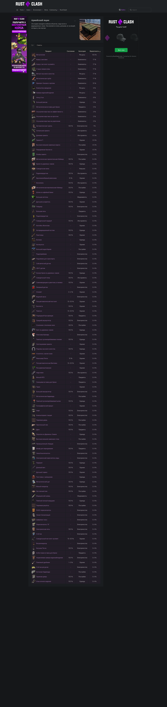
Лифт (38, 410)
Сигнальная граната (42, 131)
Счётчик (39, 534)
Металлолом (40, 55)
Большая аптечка (42, 197)
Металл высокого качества (45, 74)
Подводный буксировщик (44, 316)
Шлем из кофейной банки (44, 192)
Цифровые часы (41, 520)
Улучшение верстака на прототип (47, 116)
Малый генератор (42, 486)
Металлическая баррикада (45, 396)
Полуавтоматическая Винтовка (46, 363)
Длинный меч (40, 467)
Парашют (39, 463)
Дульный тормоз (41, 472)
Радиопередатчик (42, 173)
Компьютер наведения (43, 88)
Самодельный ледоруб (44, 221)
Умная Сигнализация (43, 515)
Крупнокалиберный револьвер (46, 178)
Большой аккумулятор (43, 392)
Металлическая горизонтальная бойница (50, 159)
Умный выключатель (43, 453)
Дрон (38, 429)
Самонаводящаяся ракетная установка (49, 282)
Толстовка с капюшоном (44, 477)
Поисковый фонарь (42, 335)
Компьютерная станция (44, 415)
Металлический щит (43, 482)
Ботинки (39, 240)
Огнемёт (39, 292)
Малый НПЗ (40, 377)
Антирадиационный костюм (45, 230)
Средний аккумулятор (43, 320)
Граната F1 (39, 140)
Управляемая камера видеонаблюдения (49, 558)
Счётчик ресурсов (42, 567)
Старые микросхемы (43, 69)
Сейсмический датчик (43, 263)
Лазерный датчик (42, 287)
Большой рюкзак (41, 102)
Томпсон (39, 311)
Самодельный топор (43, 278)
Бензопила (39, 183)
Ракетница (39, 235)
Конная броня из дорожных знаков (47, 273)
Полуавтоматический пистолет (46, 301)
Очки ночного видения (43, 581)
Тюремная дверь (41, 420)
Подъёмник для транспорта (45, 259)
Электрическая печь (43, 529)
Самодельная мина (42, 169)
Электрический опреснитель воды (47, 458)
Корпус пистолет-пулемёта (45, 64)
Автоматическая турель (44, 126)
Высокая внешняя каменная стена (47, 439)
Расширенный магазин (43, 368)
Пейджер (39, 206)
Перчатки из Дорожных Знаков (46, 434)
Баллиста (39, 306)
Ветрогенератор (41, 543)
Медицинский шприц (43, 496)
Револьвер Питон (42, 358)
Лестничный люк (41, 491)
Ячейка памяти (41, 154)
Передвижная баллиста (44, 150)
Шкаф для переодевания (44, 448)
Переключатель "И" (42, 524)
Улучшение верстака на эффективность (49, 112)
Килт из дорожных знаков (44, 330)
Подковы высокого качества (45, 349)
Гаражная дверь (41, 577)
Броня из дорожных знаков (45, 164)
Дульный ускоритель (43, 202)
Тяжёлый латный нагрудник (45, 501)
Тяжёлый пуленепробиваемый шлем (48, 401)
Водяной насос (41, 297)
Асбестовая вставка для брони (46, 553)
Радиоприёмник (41, 254)
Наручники (39, 373)
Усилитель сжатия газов (44, 354)
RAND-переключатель (43, 510)
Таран (38, 387)
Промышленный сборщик (44, 444)
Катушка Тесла (41, 548)
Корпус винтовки (41, 59)
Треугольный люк (42, 425)
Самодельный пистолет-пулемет (47, 539)
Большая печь (41, 211)
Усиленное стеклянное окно (45, 325)
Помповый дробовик (43, 562)
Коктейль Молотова (42, 225)
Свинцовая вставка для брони (46, 382)
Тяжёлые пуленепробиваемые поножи (49, 339)
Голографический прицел (44, 406)
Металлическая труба (43, 78)
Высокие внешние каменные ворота (48, 145)
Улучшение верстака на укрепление (48, 121)
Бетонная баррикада (43, 572)
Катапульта (40, 244)
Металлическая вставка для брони (48, 107)
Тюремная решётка (42, 505)
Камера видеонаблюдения (45, 93)
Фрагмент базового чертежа (45, 83)
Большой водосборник (43, 249)
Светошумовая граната (44, 344)
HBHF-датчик (40, 268)
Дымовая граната (42, 135)
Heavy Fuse (40, 97)
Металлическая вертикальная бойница (49, 188)
